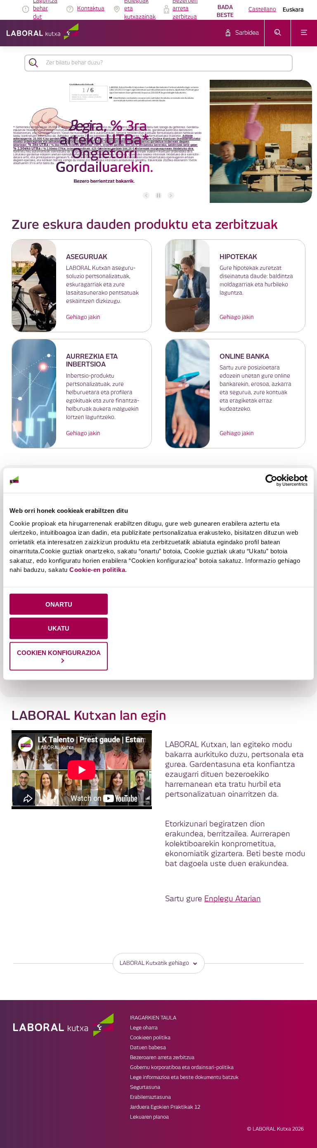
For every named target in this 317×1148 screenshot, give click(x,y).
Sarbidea (247, 33)
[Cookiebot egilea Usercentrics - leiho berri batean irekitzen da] (271, 480)
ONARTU (58, 603)
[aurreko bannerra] (146, 195)
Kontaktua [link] (90, 8)
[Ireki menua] (304, 33)
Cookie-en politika (97, 569)
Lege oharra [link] (144, 1028)
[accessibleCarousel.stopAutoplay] (158, 195)
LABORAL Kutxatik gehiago (154, 963)
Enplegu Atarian (232, 899)
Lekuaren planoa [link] (149, 1117)
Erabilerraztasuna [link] (150, 1097)
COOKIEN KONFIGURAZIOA (59, 652)
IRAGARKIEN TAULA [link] (153, 1018)
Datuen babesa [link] (148, 1048)
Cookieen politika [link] (150, 1038)
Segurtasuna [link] (145, 1087)
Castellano (262, 9)
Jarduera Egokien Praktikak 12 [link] (165, 1107)
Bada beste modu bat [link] (225, 12)
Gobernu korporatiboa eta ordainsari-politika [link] (182, 1067)
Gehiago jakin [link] (83, 317)
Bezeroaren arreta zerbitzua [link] (162, 1057)
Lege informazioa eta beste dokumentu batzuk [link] (184, 1077)
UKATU (58, 628)
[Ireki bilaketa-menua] (278, 33)
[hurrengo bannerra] (171, 195)
